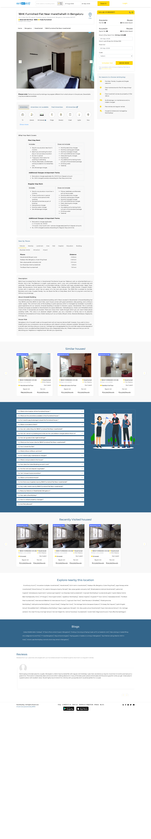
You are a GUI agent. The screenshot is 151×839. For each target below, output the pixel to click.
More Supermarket (55, 597)
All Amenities (71, 107)
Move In (111, 35)
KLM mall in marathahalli (78, 585)
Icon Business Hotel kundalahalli (71, 593)
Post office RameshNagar (117, 612)
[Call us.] (130, 12)
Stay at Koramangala (61, 636)
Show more (24, 124)
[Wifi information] (45, 120)
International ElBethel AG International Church (50, 600)
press (96, 704)
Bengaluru (28, 28)
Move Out (102, 44)
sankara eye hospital (53, 593)
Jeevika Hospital (84, 597)
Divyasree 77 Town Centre (98, 597)
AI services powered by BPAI (25, 706)
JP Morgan (43, 597)
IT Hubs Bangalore (47, 636)
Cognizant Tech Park (73, 600)
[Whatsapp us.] (132, 12)
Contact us (66, 704)
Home (20, 28)
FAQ (59, 704)
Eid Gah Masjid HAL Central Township (64, 612)
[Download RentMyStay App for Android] (68, 709)
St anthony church (29, 585)
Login (125, 3)
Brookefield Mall (33, 608)
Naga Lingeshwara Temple (66, 608)
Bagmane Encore (101, 612)
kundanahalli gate (105, 593)
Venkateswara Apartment (37, 593)
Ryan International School (109, 608)
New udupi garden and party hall (79, 589)
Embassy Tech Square (108, 604)
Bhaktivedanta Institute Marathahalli (103, 589)
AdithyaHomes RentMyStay (40, 604)
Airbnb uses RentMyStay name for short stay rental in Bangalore (47, 639)
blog (102, 704)
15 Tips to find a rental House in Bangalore (56, 632)
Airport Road (55, 604)
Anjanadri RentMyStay (90, 593)
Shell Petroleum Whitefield (90, 600)
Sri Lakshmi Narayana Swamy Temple (55, 589)
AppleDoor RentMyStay (69, 597)
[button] (91, 61)
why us (75, 704)
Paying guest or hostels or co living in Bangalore (85, 636)
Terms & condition (86, 704)
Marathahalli (39, 28)
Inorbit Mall (91, 612)
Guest (101, 52)
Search (103, 3)
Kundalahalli (82, 612)
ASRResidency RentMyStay (48, 608)
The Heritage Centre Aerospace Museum (86, 604)
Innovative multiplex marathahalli (47, 585)
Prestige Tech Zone (66, 604)
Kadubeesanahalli (113, 597)
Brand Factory (36, 589)
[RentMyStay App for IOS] (82, 709)
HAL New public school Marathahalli (88, 608)
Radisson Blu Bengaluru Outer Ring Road (101, 585)
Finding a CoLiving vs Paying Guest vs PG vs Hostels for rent (90, 632)
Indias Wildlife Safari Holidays (32, 632)
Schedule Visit (107, 63)
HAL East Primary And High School (40, 612)
